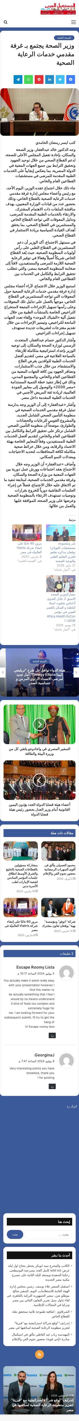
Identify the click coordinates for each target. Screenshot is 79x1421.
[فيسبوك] (70, 79)
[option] (39, 672)
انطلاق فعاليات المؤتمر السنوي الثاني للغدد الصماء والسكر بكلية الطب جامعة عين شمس (39, 676)
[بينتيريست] (39, 79)
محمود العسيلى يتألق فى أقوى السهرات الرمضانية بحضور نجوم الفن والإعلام (59, 869)
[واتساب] (28, 79)
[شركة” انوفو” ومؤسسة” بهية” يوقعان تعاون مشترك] (58, 907)
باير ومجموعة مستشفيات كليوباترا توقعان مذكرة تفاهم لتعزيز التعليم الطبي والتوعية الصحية (62, 552)
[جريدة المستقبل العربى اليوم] (58, 8)
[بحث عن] (5, 22)
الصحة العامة (64, 37)
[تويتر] (60, 79)
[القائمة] (73, 22)
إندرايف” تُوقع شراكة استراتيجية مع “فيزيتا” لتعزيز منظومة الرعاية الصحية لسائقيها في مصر (42, 1405)
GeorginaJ (44, 1055)
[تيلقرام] (18, 79)
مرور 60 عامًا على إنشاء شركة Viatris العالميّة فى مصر (29, 547)
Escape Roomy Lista (35, 967)
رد (52, 1035)
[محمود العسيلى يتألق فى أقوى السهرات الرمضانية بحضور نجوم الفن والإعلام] (58, 851)
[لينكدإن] (49, 79)
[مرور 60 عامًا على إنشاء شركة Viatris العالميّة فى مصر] (27, 532)
